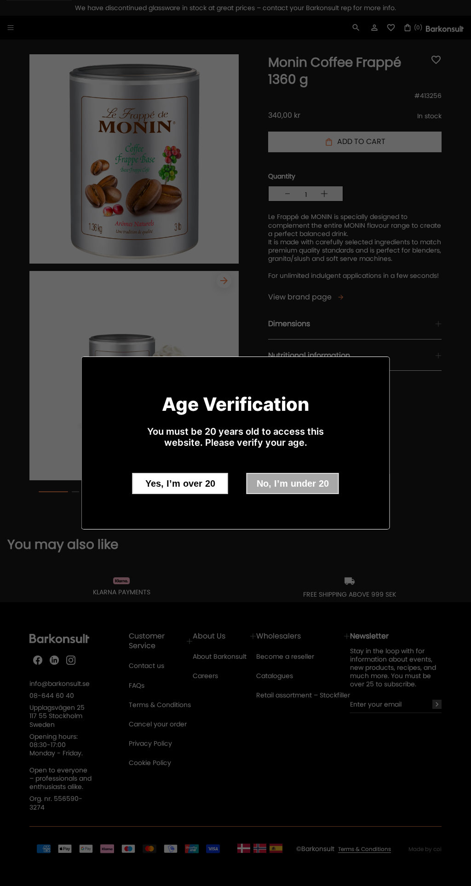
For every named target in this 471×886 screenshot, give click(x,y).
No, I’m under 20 (293, 483)
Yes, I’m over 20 (180, 483)
